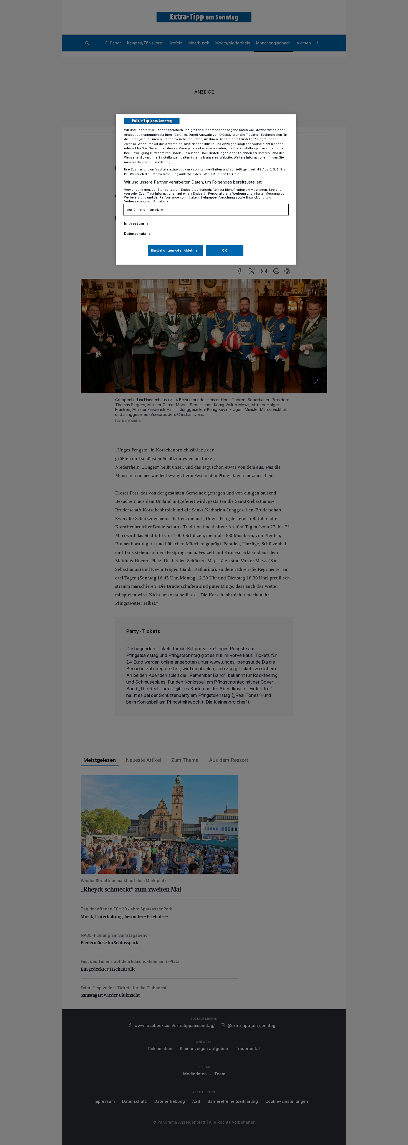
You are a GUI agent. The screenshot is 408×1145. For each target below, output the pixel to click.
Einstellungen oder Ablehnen (175, 250)
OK (224, 250)
